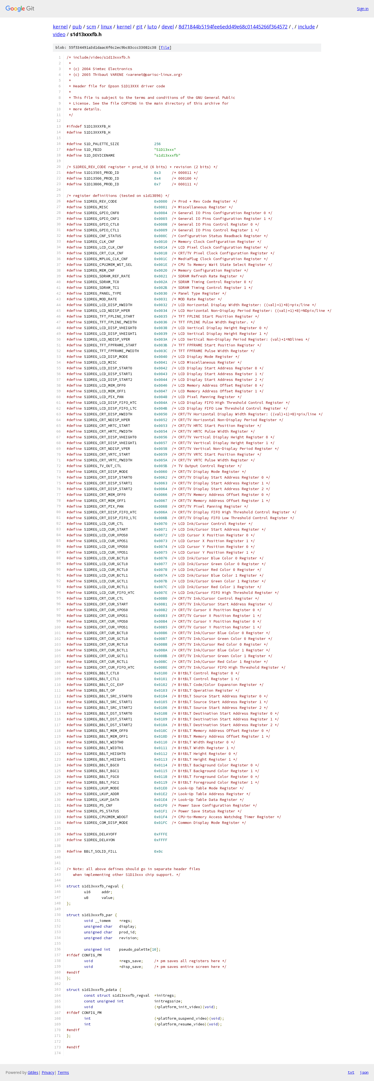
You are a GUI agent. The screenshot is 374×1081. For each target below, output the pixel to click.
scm (91, 26)
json (364, 1072)
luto (152, 26)
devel (168, 26)
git (139, 26)
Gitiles (33, 1072)
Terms (63, 1072)
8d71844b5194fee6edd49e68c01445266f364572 (233, 26)
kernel (60, 26)
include (306, 26)
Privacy (48, 1072)
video (59, 34)
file (165, 47)
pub (77, 26)
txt (351, 1072)
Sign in (363, 8)
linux (106, 26)
